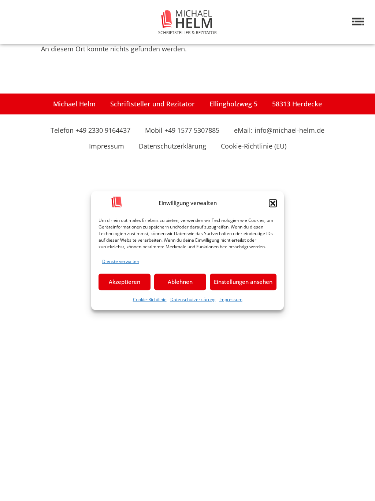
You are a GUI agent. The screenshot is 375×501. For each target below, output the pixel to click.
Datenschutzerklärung (193, 299)
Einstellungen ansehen (243, 281)
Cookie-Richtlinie (150, 299)
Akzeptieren (124, 281)
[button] (272, 203)
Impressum (230, 299)
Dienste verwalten (120, 261)
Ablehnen (180, 281)
